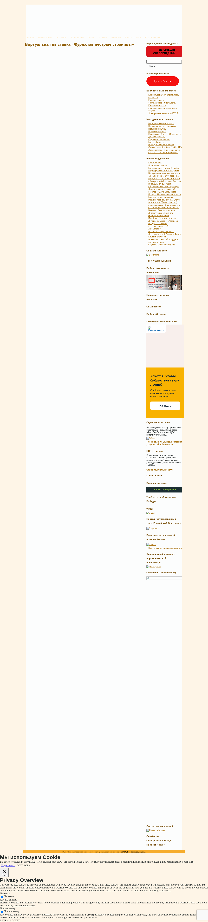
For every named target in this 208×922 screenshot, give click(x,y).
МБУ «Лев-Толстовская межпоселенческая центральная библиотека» (91, 852)
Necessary (9, 896)
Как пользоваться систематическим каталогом (162, 101)
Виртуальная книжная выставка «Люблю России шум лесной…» (164, 174)
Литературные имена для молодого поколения (160, 214)
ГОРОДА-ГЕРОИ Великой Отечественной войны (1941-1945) (165, 145)
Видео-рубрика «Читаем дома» (163, 170)
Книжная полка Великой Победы (164, 168)
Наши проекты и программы (162, 126)
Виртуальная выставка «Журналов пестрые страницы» (79, 44)
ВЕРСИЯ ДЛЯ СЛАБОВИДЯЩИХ (164, 51)
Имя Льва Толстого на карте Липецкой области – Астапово (163, 219)
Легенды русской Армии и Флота (164, 234)
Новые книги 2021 (157, 129)
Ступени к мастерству (159, 139)
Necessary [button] (5, 893)
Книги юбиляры (155, 142)
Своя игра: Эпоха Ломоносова (163, 152)
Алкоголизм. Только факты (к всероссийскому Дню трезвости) (164, 203)
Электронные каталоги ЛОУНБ (163, 113)
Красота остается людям (160, 197)
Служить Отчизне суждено (161, 244)
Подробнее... (8, 865)
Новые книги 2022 (157, 131)
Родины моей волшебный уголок (164, 200)
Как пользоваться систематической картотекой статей (162, 108)
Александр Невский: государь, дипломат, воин (163, 240)
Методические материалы (161, 123)
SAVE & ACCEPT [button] (10, 920)
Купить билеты (162, 81)
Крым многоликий (157, 237)
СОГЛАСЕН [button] (24, 865)
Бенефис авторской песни (161, 231)
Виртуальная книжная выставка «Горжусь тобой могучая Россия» (164, 179)
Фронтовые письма (157, 165)
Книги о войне (155, 162)
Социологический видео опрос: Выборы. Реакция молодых (163, 208)
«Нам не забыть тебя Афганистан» (158, 227)
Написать (165, 405)
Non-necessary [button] (7, 908)
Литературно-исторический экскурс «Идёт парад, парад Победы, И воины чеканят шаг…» (164, 192)
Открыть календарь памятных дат (165, 548)
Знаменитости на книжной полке (164, 150)
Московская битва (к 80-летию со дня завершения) (164, 135)
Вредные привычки (157, 223)
